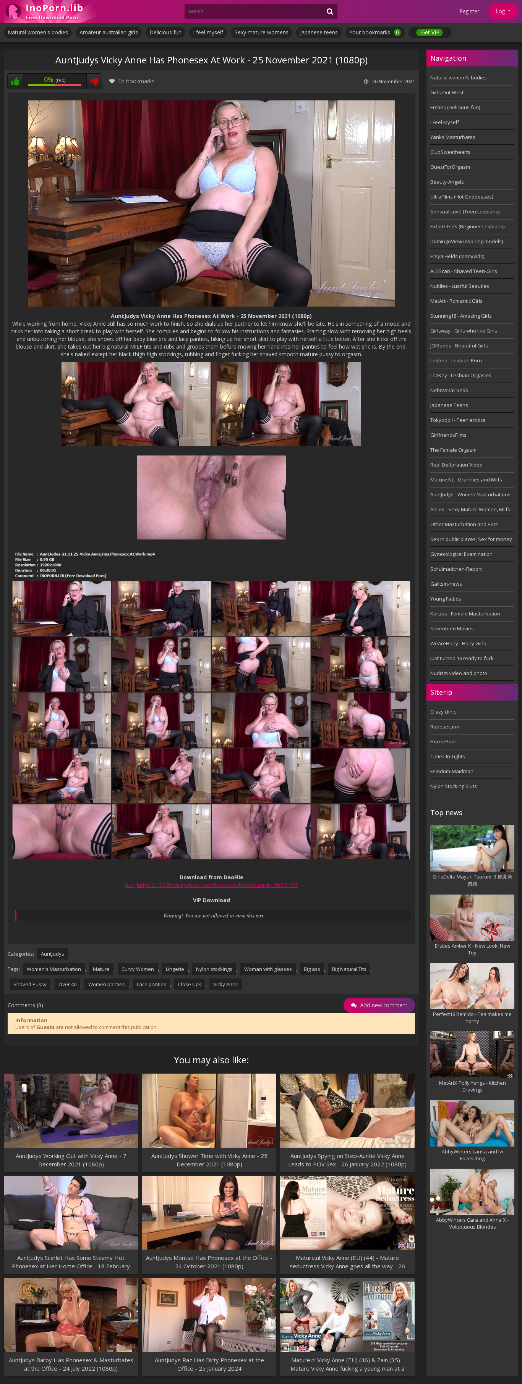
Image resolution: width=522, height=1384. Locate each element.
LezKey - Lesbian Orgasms (460, 375)
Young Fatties (445, 598)
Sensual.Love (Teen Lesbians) (464, 211)
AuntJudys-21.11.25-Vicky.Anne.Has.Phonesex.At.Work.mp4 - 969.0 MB (211, 884)
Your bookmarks (374, 32)
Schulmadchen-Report (456, 568)
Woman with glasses (268, 969)
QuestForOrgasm (450, 166)
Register (469, 11)
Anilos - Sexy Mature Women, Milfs (470, 509)
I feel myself (208, 32)
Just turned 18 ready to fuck (462, 658)
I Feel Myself (444, 122)
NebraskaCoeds (449, 390)
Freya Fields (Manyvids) (457, 256)
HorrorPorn (443, 741)
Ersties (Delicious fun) (455, 107)
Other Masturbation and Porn (464, 524)
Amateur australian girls (108, 32)
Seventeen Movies (452, 628)
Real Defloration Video (456, 464)
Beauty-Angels (447, 181)
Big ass (312, 969)
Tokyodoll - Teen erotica (458, 420)
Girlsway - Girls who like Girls (463, 330)
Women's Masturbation (54, 969)
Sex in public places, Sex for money (471, 539)
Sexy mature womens (262, 32)
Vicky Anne (225, 984)
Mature (101, 969)
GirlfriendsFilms (448, 434)
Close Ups (189, 984)
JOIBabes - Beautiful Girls (459, 345)
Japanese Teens (449, 405)
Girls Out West (447, 92)
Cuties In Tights (447, 756)
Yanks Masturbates (452, 137)
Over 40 (67, 984)
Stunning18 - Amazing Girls (461, 315)
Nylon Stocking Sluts (453, 786)
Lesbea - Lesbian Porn (456, 360)
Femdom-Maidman (451, 771)
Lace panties (151, 984)
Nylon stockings (214, 969)
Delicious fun (165, 32)
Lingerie (175, 969)
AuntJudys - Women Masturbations (470, 494)
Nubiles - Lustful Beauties (459, 286)
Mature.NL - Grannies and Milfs (466, 479)
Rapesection (444, 726)
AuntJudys (52, 953)
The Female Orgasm (453, 449)
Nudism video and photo (458, 673)
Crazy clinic (443, 711)
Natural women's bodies (38, 32)
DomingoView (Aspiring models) (466, 241)
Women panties (106, 984)
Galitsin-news (446, 583)
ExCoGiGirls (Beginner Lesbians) (467, 226)
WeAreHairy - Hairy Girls (458, 643)
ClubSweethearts (450, 152)
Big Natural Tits (349, 969)
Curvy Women (138, 969)
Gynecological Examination (461, 554)
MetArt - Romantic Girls (456, 300)
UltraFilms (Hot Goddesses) (461, 196)
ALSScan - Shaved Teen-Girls (463, 271)
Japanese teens (319, 32)
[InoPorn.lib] (50, 11)
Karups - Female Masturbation (465, 613)
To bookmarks (136, 81)
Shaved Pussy (30, 984)
